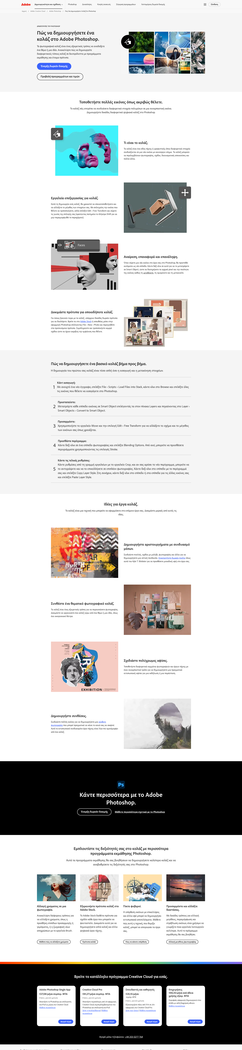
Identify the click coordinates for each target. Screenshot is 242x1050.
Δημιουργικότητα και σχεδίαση (48, 4)
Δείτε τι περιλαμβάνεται (91, 1010)
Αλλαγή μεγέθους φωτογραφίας (182, 942)
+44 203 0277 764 (134, 1036)
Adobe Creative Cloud (37, 11)
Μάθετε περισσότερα (47, 1007)
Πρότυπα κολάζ (89, 942)
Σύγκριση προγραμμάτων (126, 4)
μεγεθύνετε (148, 272)
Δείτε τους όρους (132, 1010)
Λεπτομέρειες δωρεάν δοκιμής (153, 4)
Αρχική (24, 11)
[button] (205, 4)
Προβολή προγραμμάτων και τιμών (60, 76)
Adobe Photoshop (55, 11)
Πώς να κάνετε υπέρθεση (136, 942)
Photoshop (72, 4)
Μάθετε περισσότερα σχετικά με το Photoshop (140, 811)
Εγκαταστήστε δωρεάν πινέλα (172, 558)
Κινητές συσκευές (104, 4)
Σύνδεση (214, 4)
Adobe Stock (85, 321)
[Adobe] (26, 4)
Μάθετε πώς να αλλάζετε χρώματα (53, 942)
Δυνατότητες (87, 4)
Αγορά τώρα (195, 1021)
